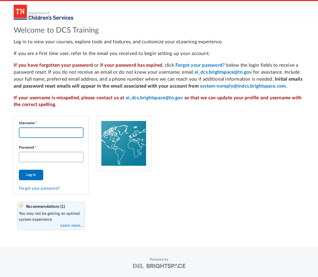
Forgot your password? (39, 188)
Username (27, 123)
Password (26, 147)
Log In (31, 175)
